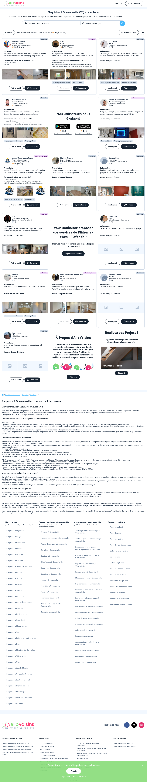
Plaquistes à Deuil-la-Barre (16, 614)
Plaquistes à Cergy (13, 536)
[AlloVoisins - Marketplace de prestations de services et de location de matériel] (14, 5)
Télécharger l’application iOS (123, 743)
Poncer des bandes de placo (121, 586)
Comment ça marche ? (47, 746)
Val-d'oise (33, 395)
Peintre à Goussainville (49, 592)
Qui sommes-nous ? (46, 743)
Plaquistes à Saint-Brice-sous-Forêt (19, 698)
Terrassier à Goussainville (50, 612)
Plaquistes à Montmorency (16, 626)
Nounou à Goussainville (84, 636)
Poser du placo (115, 533)
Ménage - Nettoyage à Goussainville (89, 606)
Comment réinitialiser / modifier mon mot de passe (18, 753)
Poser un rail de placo (118, 575)
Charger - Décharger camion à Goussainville (87, 556)
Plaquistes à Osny (13, 662)
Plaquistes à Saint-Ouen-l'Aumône (19, 566)
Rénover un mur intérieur (119, 598)
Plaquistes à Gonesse (14, 608)
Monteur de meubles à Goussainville (55, 538)
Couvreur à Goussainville (50, 568)
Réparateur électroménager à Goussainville (86, 564)
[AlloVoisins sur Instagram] (141, 725)
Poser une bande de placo (120, 569)
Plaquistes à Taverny (14, 590)
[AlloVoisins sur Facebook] (127, 725)
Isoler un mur (115, 557)
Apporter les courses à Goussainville (89, 624)
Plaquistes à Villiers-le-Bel (16, 656)
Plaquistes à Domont (14, 704)
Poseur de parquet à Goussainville (54, 544)
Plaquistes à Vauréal (14, 632)
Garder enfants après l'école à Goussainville (87, 643)
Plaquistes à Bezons (14, 548)
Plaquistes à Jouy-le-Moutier (17, 668)
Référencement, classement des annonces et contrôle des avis (92, 754)
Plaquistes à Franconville (15, 542)
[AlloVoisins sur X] (134, 725)
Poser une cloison (116, 539)
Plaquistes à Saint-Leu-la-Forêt (18, 680)
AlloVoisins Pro (45, 749)
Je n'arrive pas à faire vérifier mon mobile (16, 743)
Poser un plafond (116, 527)
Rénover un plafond (117, 592)
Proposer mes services (47, 755)
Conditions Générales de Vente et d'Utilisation (88, 744)
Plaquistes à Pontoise (14, 560)
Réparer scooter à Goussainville (87, 584)
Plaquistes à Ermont (14, 584)
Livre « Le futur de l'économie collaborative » (54, 758)
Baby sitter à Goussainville (85, 630)
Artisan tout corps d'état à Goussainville (51, 605)
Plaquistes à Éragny (13, 644)
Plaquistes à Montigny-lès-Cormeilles (20, 650)
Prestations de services (12, 395)
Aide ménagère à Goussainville (87, 618)
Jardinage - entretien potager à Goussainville (87, 531)
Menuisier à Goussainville (50, 586)
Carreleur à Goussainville (50, 550)
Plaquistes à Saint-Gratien (16, 620)
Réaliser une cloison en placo (121, 604)
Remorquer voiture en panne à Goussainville (87, 599)
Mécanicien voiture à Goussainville (88, 578)
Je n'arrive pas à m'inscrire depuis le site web (17, 749)
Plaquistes (25, 395)
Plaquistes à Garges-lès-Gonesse (19, 674)
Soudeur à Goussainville (50, 556)
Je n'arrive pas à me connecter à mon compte (18, 746)
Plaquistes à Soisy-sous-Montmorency (21, 638)
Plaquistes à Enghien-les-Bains (18, 686)
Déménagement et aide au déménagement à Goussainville (87, 548)
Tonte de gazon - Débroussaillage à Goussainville (89, 540)
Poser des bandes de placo (120, 545)
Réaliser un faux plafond (119, 581)
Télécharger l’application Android (125, 746)
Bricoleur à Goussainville (50, 532)
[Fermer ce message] (142, 765)
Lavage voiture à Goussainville (87, 572)
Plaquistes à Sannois (14, 578)
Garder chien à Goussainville (86, 656)
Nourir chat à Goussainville (85, 662)
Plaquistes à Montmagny (15, 692)
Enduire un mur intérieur (119, 551)
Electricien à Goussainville (51, 574)
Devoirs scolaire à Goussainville (87, 650)
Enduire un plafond (117, 563)
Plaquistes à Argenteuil (15, 530)
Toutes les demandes (47, 752)
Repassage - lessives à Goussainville (89, 612)
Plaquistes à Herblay (14, 572)
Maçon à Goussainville (49, 580)
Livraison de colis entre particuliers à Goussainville (89, 591)
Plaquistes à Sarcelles (14, 554)
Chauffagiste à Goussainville (52, 562)
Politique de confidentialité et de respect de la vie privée (91, 749)
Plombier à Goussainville (50, 598)
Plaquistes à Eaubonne (15, 596)
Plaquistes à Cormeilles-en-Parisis (19, 602)
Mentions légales (82, 758)
